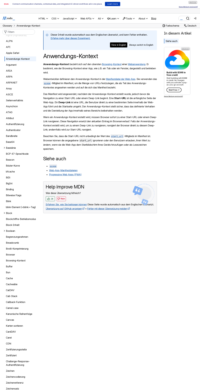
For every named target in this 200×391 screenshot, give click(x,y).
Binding (10, 189)
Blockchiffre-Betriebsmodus (21, 219)
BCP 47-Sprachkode (17, 153)
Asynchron (12, 106)
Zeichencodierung (15, 376)
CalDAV (10, 290)
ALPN (9, 41)
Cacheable (11, 284)
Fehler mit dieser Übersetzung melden (107, 208)
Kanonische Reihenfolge (19, 313)
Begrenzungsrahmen (17, 236)
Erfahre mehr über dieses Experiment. (70, 38)
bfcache (10, 171)
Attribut (10, 118)
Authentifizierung (15, 124)
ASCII (9, 94)
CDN (8, 343)
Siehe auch (171, 41)
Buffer (9, 266)
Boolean (10, 230)
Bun (8, 272)
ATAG (9, 112)
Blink (8, 201)
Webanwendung (136, 64)
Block (9, 213)
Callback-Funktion (15, 302)
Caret (9, 337)
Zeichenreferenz (15, 382)
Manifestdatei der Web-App (120, 79)
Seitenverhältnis (14, 100)
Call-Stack (11, 296)
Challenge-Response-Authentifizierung (18, 363)
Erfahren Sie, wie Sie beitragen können (66, 204)
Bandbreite (11, 135)
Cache (9, 278)
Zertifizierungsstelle (16, 349)
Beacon (10, 159)
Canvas (10, 319)
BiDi (8, 177)
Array (9, 88)
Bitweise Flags (13, 195)
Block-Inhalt (12, 224)
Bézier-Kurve (13, 165)
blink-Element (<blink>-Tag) (21, 207)
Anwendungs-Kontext (18, 58)
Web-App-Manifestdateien (63, 170)
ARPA (9, 76)
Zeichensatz (12, 388)
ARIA (9, 70)
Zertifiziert (11, 355)
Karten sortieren (14, 325)
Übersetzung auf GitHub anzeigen (64, 208)
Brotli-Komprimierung (17, 248)
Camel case (12, 307)
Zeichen (10, 370)
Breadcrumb (12, 242)
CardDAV (11, 331)
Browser (10, 254)
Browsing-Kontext (112, 64)
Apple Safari (12, 52)
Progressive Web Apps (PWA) (65, 174)
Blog (153, 18)
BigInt (9, 183)
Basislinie (11, 147)
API (8, 47)
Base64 (10, 141)
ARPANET (11, 82)
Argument (11, 64)
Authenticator (13, 130)
